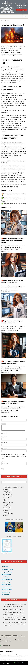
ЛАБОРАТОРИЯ (7, 512)
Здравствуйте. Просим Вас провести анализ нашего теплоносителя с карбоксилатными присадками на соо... (13, 611)
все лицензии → (5, 554)
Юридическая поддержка (14, 476)
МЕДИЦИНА (6, 504)
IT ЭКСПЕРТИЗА (7, 507)
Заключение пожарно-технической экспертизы (13, 185)
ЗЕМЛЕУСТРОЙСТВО (8, 491)
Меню (25, 16)
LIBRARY (6, 515)
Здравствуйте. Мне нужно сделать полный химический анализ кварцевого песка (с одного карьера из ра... (15, 624)
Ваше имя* (4, 437)
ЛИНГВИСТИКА (7, 509)
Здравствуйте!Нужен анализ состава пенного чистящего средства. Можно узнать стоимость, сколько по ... (15, 606)
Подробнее (3, 661)
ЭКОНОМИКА (7, 501)
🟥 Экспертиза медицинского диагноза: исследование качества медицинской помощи (12, 240)
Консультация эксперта (14, 600)
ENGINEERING (7, 492)
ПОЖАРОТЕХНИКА (5, 21)
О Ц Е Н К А (6, 499)
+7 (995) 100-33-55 (21, 5)
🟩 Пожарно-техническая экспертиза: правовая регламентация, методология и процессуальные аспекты (13, 200)
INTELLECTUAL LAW (8, 513)
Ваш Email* (4, 433)
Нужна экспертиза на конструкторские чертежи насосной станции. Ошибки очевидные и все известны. (15, 619)
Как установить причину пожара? (9, 186)
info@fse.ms (21, 7)
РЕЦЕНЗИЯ (6, 510)
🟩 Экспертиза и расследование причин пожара (13, 203)
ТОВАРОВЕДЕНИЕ (8, 494)
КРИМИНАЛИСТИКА (8, 502)
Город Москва (5, 566)
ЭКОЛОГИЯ (6, 497)
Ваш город (4, 448)
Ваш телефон (4, 443)
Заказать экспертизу (21, 10)
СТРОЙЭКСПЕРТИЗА (8, 489)
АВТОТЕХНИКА (7, 505)
